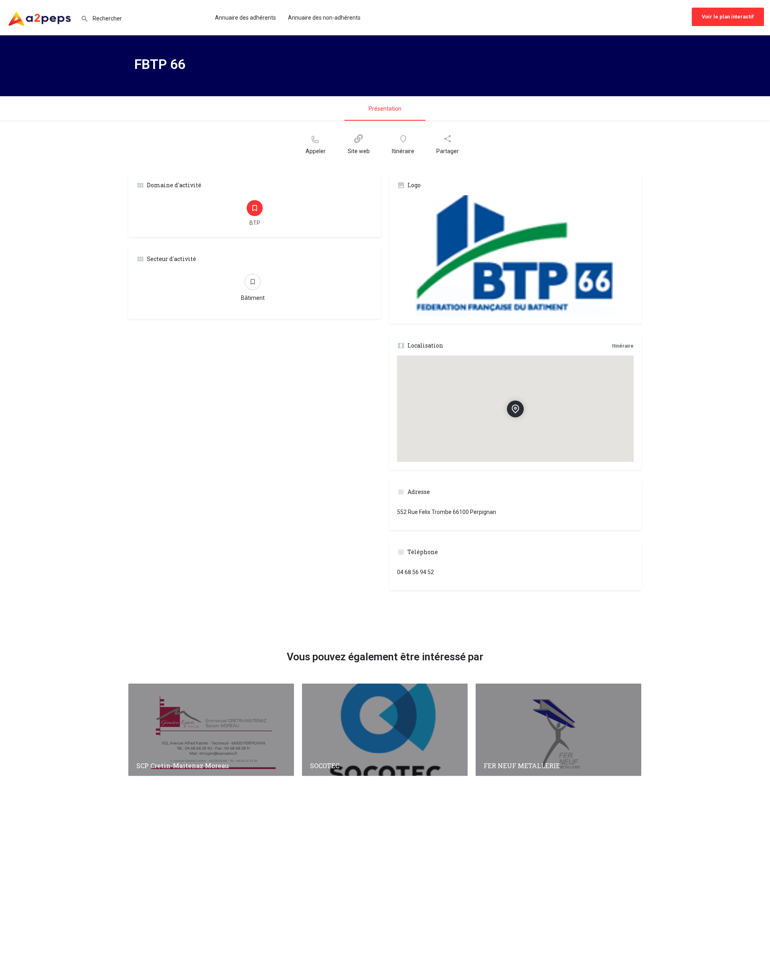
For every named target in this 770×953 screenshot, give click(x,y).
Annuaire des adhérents (245, 17)
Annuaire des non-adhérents (324, 17)
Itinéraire (623, 346)
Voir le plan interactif (728, 17)
